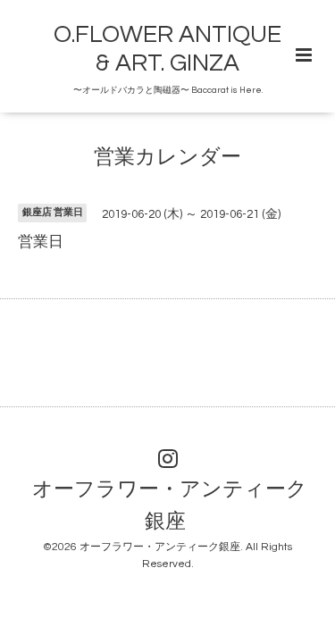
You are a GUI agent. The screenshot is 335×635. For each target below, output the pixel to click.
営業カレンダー (167, 157)
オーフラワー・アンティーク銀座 (169, 506)
